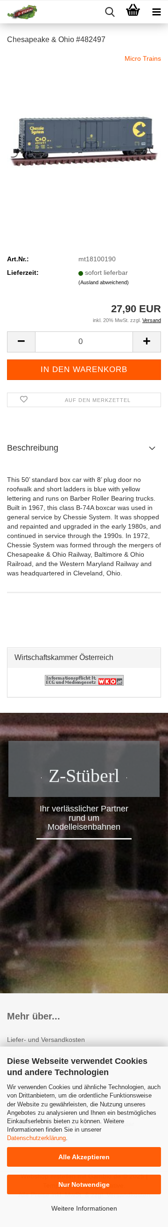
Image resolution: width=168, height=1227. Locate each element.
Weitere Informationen (84, 1208)
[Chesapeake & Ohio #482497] (84, 123)
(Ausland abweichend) (103, 282)
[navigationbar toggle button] (156, 12)
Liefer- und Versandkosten (46, 1039)
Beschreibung (32, 447)
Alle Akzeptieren (84, 1157)
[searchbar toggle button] (109, 12)
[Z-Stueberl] (18, 12)
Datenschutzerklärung (36, 1137)
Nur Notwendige (84, 1184)
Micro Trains (143, 58)
